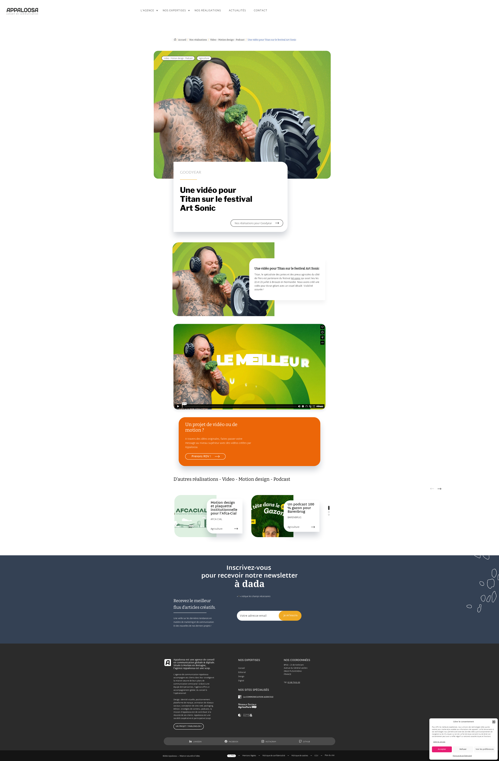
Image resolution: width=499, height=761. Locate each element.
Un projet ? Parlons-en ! (189, 726)
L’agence (147, 10)
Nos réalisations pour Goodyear (253, 223)
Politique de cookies (299, 756)
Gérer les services (439, 742)
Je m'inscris (291, 615)
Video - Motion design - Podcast (178, 58)
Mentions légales (249, 756)
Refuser (463, 749)
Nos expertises (174, 10)
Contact (260, 10)
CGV (316, 756)
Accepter (442, 749)
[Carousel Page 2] (329, 512)
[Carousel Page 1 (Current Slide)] (329, 508)
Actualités (237, 10)
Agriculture (204, 58)
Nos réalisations (208, 10)
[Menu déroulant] (157, 10)
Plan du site (329, 755)
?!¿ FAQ (231, 756)
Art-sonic (295, 278)
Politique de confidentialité (462, 756)
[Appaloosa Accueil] (67, 11)
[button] (494, 722)
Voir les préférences (485, 749)
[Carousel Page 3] (329, 514)
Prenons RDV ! (201, 456)
